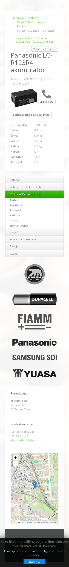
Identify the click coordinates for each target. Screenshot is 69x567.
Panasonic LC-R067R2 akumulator (35, 38)
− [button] (15, 463)
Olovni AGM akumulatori (31, 22)
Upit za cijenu (46, 101)
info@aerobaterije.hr (28, 440)
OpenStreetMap (42, 522)
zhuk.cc (29, 522)
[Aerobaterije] (34, 484)
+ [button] (15, 457)
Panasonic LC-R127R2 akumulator (34, 41)
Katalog (33, 18)
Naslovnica (17, 18)
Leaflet (21, 522)
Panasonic (23, 26)
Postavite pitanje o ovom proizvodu (31, 114)
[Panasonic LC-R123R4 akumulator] (24, 97)
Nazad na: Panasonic (45, 49)
